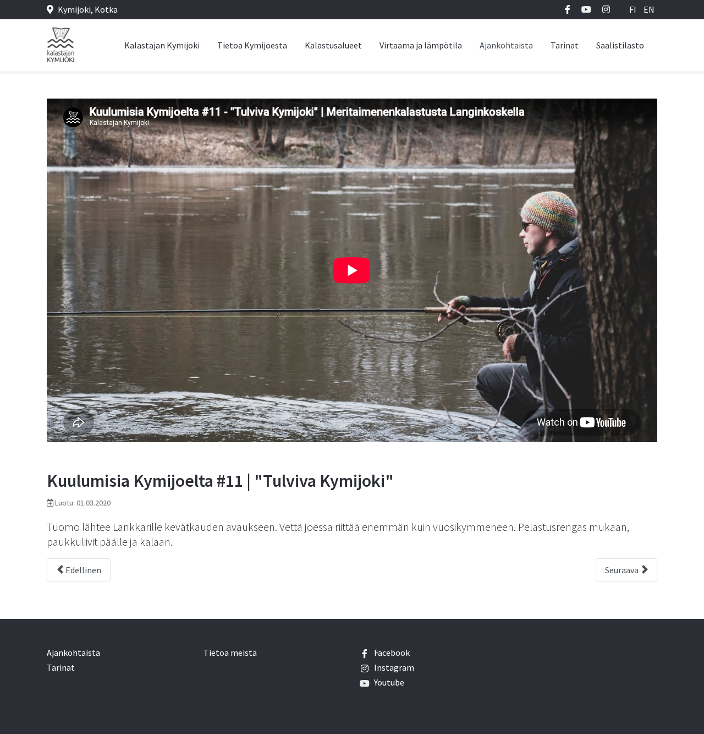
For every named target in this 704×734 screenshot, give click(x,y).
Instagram (394, 667)
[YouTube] (586, 9)
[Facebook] (567, 9)
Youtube (389, 682)
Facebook (392, 652)
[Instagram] (606, 9)
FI (633, 9)
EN (649, 9)
